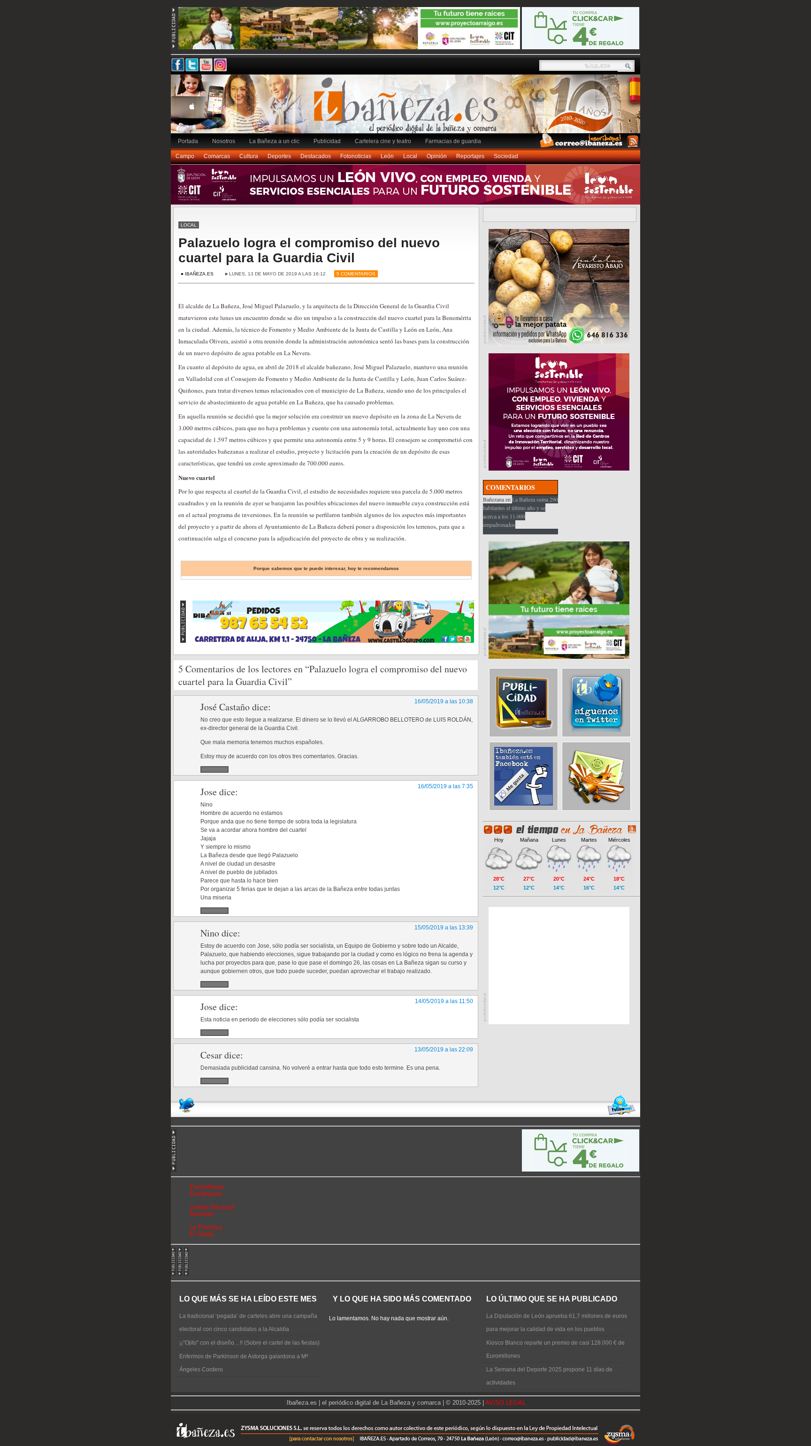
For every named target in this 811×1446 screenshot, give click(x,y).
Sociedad (506, 156)
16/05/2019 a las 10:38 (443, 701)
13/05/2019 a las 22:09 (443, 1049)
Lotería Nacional (212, 1206)
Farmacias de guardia (453, 141)
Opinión (437, 156)
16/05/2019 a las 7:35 (445, 786)
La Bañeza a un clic (274, 141)
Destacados (315, 156)
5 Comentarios (356, 273)
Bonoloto (202, 1214)
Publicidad (327, 141)
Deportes (279, 156)
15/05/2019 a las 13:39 (443, 927)
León (387, 156)
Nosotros (223, 141)
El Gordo (202, 1234)
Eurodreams (206, 1193)
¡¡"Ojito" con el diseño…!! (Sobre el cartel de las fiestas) (249, 1342)
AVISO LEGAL (505, 1402)
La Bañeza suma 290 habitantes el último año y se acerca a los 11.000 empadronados (520, 511)
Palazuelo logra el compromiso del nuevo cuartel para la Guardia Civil (309, 250)
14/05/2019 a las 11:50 (444, 1001)
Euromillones (207, 1186)
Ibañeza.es (408, 109)
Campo (185, 156)
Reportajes (470, 156)
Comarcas (217, 156)
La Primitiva (206, 1227)
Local (410, 156)
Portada (188, 141)
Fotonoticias (355, 156)
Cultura (248, 156)
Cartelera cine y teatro (383, 141)
